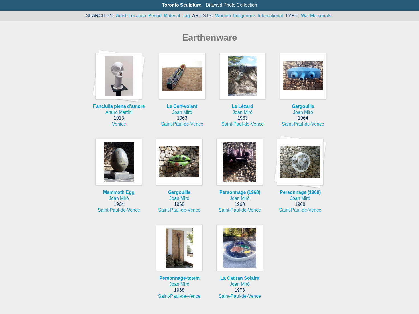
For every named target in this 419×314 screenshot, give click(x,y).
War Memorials (316, 15)
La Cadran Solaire (239, 278)
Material (172, 15)
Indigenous (244, 15)
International (270, 15)
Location (137, 15)
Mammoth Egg (119, 192)
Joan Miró (182, 112)
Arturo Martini (119, 112)
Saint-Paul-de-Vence (182, 124)
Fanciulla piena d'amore (119, 106)
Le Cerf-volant (182, 106)
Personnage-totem (179, 278)
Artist (121, 15)
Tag (186, 15)
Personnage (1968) (239, 192)
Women (223, 15)
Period (155, 15)
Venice (119, 124)
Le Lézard (242, 106)
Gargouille (303, 106)
